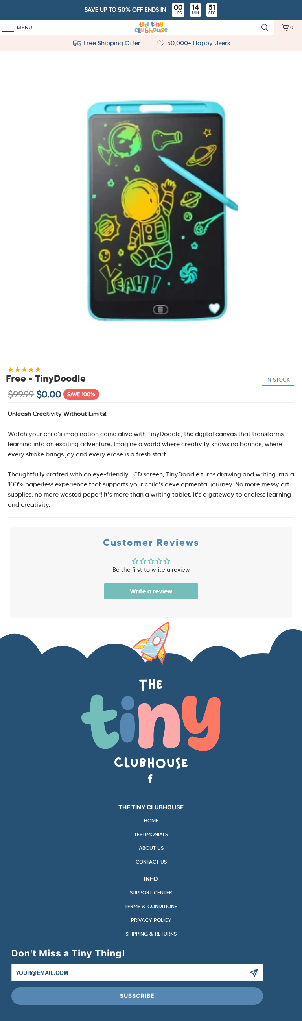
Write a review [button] (151, 591)
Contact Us (151, 862)
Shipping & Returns (151, 934)
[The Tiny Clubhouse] (151, 27)
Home (151, 820)
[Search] (265, 27)
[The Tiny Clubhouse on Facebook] (151, 779)
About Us (151, 848)
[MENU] (4, 27)
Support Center (151, 892)
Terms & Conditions (151, 906)
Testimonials (151, 834)
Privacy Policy (151, 920)
